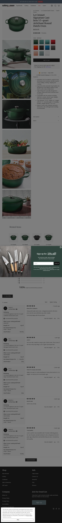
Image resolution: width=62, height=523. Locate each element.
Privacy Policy (29, 515)
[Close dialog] (61, 247)
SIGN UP (57, 263)
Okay (18, 519)
